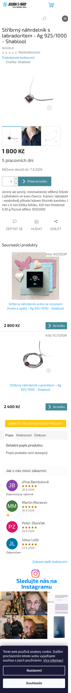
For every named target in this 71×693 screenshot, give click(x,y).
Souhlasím (34, 683)
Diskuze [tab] (40, 435)
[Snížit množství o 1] (16, 183)
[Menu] (65, 19)
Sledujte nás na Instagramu (36, 583)
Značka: (18, 62)
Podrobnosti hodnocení (18, 57)
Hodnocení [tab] (24, 435)
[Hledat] (44, 19)
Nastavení (34, 670)
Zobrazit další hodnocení (49, 562)
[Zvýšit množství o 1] (16, 179)
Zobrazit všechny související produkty (35, 423)
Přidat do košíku (37, 181)
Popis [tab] (9, 435)
